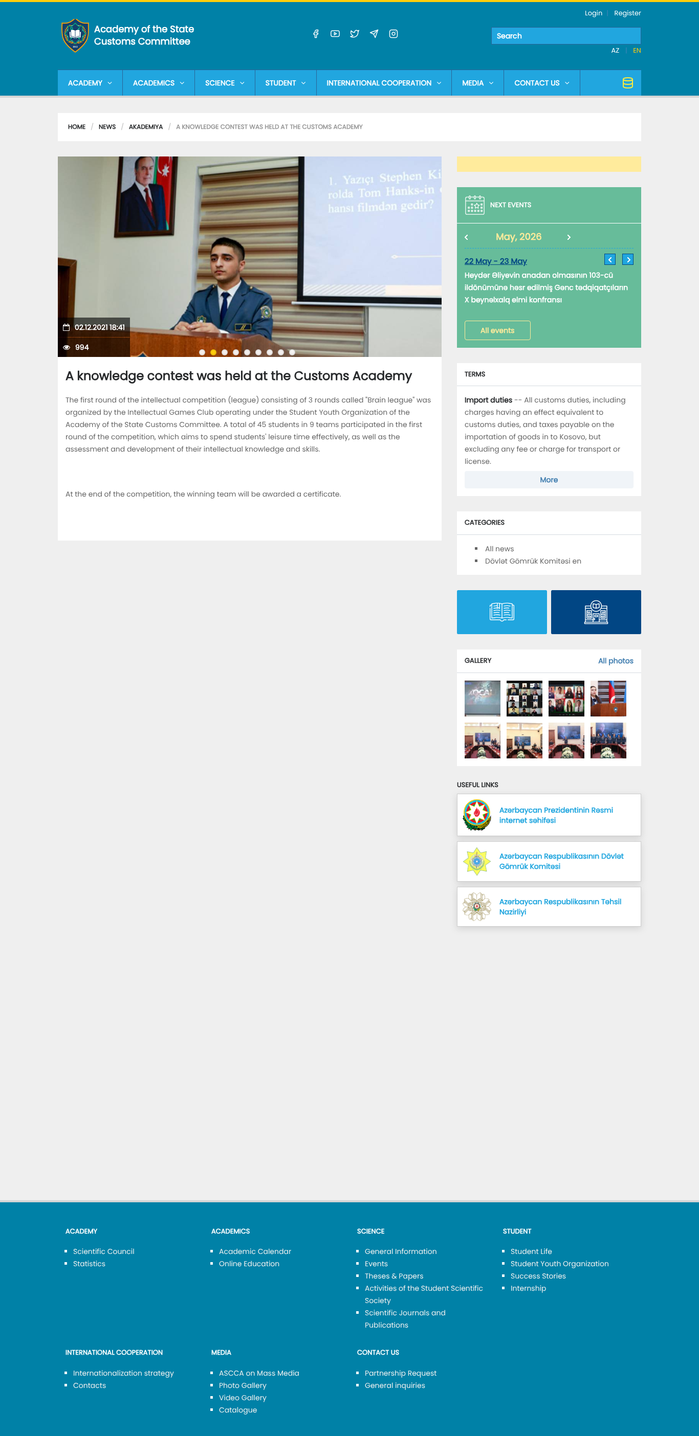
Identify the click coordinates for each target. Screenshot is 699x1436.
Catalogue (238, 1410)
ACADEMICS (153, 83)
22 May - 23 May (496, 261)
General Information (401, 1251)
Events (376, 1264)
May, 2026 (519, 237)
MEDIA (473, 83)
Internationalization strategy (123, 1373)
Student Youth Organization (560, 1264)
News (107, 127)
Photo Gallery (243, 1385)
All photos (616, 661)
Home (76, 127)
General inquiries (395, 1385)
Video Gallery (243, 1398)
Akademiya (146, 127)
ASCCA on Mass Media (259, 1373)
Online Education (249, 1264)
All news (499, 549)
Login (593, 13)
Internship (529, 1288)
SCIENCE (219, 83)
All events (497, 330)
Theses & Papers (394, 1276)
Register (628, 13)
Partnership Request (400, 1373)
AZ (616, 50)
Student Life (531, 1251)
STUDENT (281, 83)
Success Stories (538, 1276)
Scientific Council (104, 1251)
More (549, 480)
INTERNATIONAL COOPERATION (379, 83)
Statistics (89, 1264)
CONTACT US (536, 83)
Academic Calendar (255, 1251)
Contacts (89, 1385)
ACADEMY (85, 83)
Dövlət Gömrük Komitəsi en (533, 561)
